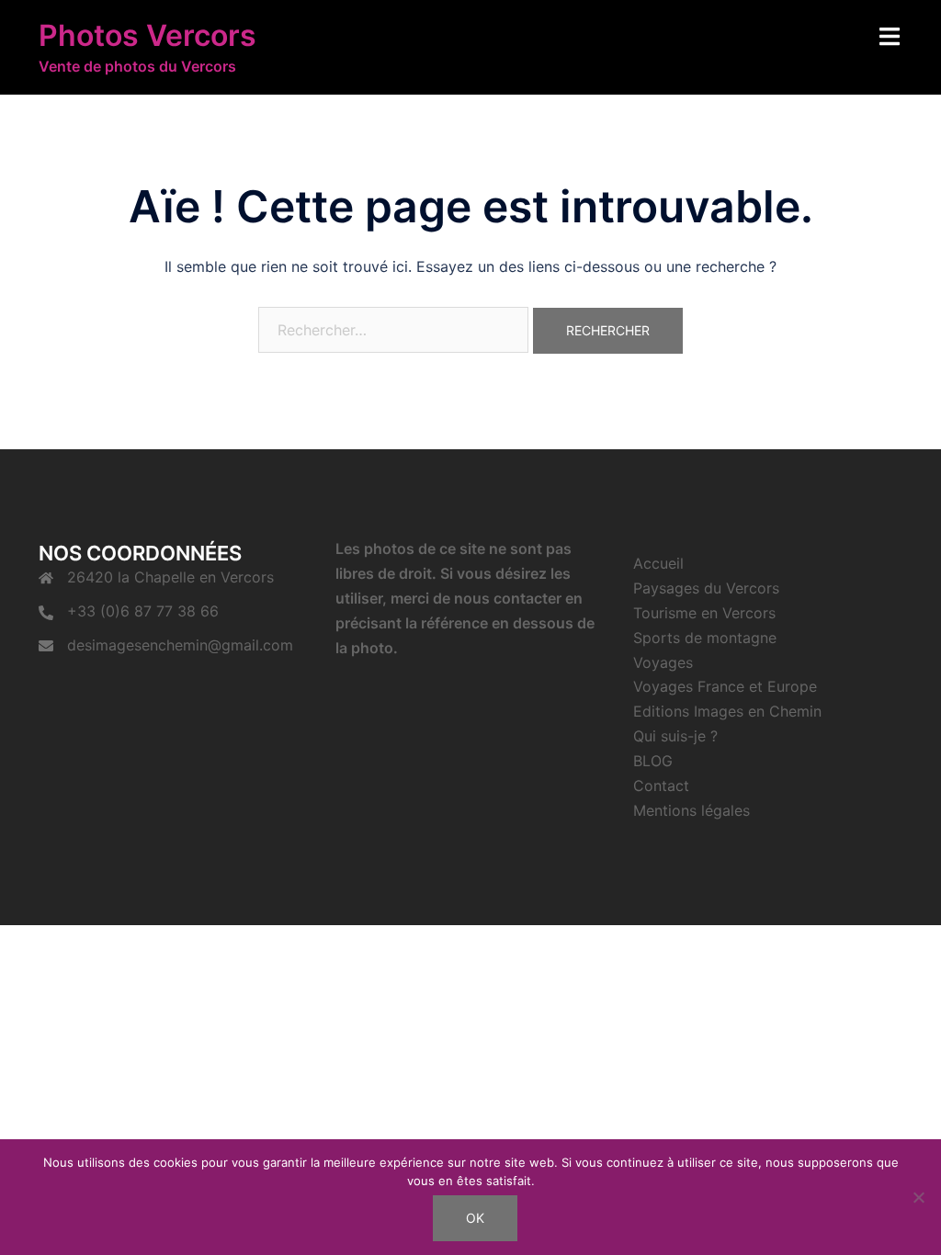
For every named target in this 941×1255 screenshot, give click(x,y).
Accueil (658, 563)
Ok (475, 1218)
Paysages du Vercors (706, 588)
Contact (661, 785)
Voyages (663, 662)
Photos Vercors (147, 35)
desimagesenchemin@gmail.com (180, 645)
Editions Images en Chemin (727, 711)
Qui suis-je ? (675, 736)
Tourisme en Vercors (704, 613)
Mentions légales (691, 810)
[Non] (918, 1197)
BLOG (653, 761)
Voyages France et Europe (725, 686)
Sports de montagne (705, 637)
